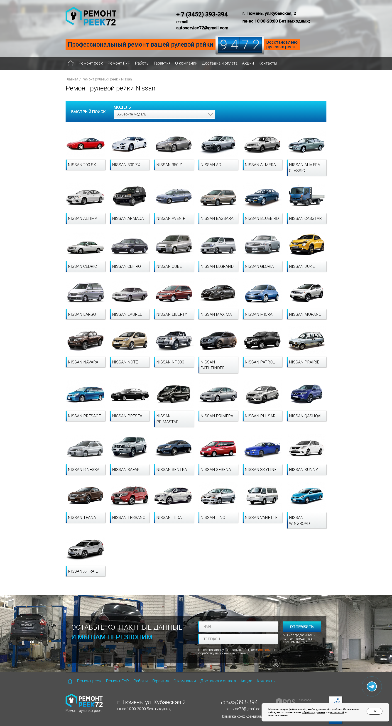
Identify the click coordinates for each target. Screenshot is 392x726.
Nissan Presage (84, 415)
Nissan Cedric (82, 266)
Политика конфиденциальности (246, 716)
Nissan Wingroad (299, 520)
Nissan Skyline (261, 469)
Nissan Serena (216, 469)
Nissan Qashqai (305, 415)
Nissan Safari (126, 469)
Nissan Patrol (260, 362)
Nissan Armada (128, 218)
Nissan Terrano (128, 517)
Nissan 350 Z (169, 164)
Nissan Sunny (303, 469)
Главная (72, 79)
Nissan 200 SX (82, 164)
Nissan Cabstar (305, 218)
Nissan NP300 (170, 362)
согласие (265, 650)
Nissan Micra (258, 314)
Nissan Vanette (261, 517)
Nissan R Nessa (83, 469)
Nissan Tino (213, 517)
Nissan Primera (217, 415)
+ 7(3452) (239, 703)
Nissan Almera (260, 164)
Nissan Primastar (167, 418)
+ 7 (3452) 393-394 (202, 14)
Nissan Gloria (259, 266)
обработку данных (313, 712)
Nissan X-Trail (83, 571)
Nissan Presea (127, 415)
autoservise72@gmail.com (242, 709)
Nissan (126, 79)
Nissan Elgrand (217, 266)
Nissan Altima (82, 218)
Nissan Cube (169, 266)
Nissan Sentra (171, 469)
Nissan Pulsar (260, 415)
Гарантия (162, 63)
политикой (337, 712)
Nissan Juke (302, 266)
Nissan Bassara (217, 218)
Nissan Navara (83, 362)
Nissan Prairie (304, 362)
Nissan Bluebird (262, 218)
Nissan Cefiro (126, 266)
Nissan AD (211, 164)
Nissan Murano (305, 314)
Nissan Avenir (170, 218)
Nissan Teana (82, 517)
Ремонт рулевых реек (100, 79)
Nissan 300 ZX (126, 164)
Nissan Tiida (169, 517)
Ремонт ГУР (119, 63)
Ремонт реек (90, 63)
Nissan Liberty (171, 314)
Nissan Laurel (127, 314)
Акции (248, 63)
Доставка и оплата (220, 63)
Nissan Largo (82, 314)
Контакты (267, 63)
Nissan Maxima (216, 314)
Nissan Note (125, 362)
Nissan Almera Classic (304, 167)
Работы (142, 63)
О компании (186, 63)
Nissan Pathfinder (213, 365)
